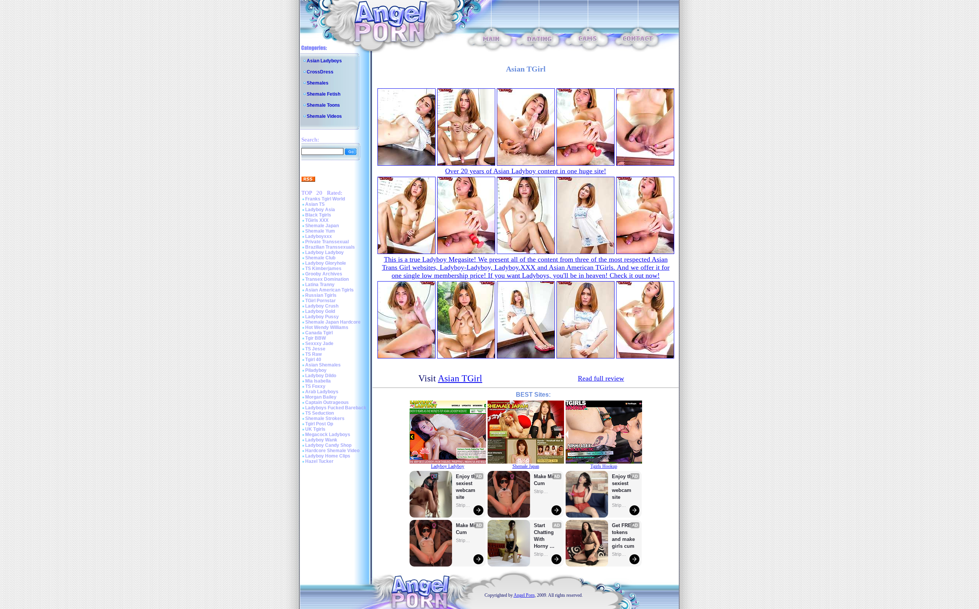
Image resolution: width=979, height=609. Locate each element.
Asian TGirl (460, 378)
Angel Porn (524, 595)
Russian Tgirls (321, 295)
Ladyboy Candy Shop (328, 445)
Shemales (318, 83)
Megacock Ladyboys (327, 434)
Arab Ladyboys (321, 391)
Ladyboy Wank (321, 440)
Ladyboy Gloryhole (325, 263)
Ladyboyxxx (318, 236)
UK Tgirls (315, 429)
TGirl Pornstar (320, 300)
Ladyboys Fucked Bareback (335, 407)
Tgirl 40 (313, 359)
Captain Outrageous (327, 402)
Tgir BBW (315, 338)
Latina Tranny (320, 284)
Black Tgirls (318, 215)
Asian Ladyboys (324, 61)
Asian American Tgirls (329, 290)
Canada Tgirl (319, 332)
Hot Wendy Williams (326, 327)
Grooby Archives (323, 274)
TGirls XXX (317, 220)
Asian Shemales (323, 365)
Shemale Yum (320, 231)
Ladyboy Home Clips (327, 456)
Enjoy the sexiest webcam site (467, 487)
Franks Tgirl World (325, 199)
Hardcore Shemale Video (332, 450)
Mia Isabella (318, 381)
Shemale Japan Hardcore (333, 322)
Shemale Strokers (325, 418)
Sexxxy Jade (319, 343)
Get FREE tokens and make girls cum (623, 536)
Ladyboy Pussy (322, 316)
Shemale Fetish (323, 94)
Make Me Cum (467, 529)
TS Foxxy (315, 386)
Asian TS (315, 204)
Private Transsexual (327, 241)
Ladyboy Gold (320, 311)
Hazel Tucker (319, 461)
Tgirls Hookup (603, 466)
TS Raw (313, 354)
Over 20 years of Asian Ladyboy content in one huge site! (525, 171)
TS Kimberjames (323, 268)
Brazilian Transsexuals (330, 247)
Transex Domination (327, 279)
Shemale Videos (324, 116)
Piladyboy (316, 370)
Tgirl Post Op (319, 424)
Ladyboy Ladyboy (324, 252)
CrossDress (320, 72)
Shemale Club (320, 258)
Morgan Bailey (321, 397)
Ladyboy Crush (321, 306)
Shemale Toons (323, 105)
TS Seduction (319, 413)
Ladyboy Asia (320, 209)
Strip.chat (463, 505)
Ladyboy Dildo (320, 375)
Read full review (601, 378)
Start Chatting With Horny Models (544, 536)
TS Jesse (315, 349)
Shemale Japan (322, 225)
